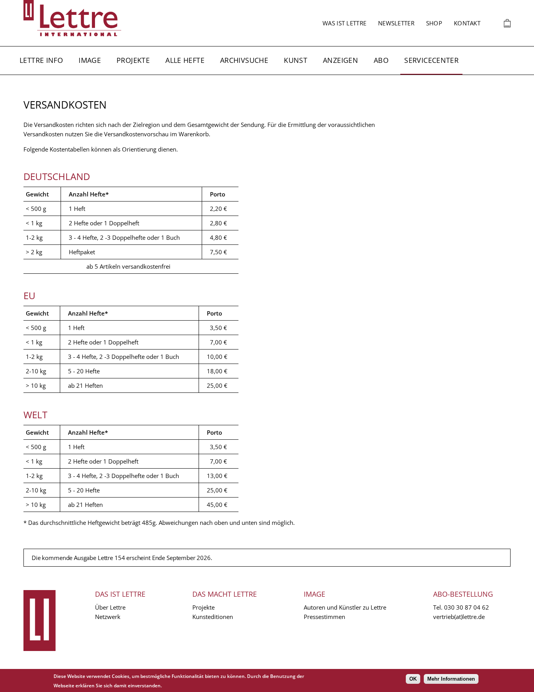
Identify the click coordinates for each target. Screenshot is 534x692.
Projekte (133, 60)
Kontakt (467, 23)
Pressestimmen (324, 617)
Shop (434, 23)
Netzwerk (107, 617)
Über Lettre (110, 607)
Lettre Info (41, 60)
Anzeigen (340, 60)
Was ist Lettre (344, 23)
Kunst (295, 60)
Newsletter (396, 23)
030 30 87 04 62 (466, 607)
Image (90, 60)
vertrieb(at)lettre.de (459, 617)
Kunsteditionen (212, 617)
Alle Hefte (184, 60)
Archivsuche (244, 60)
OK (413, 679)
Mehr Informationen (451, 679)
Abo (381, 60)
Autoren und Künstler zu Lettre (345, 607)
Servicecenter (431, 60)
